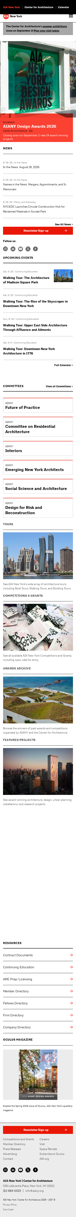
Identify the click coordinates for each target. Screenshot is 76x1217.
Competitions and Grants (18, 1139)
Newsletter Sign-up (36, 231)
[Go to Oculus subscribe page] (38, 1075)
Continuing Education (26, 271)
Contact (8, 1159)
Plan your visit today (46, 31)
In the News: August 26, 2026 (21, 167)
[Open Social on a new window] (5, 248)
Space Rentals (48, 1149)
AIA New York (11, 7)
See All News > (64, 224)
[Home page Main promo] (38, 79)
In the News (20, 162)
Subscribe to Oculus (52, 1154)
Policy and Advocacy (25, 202)
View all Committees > (59, 386)
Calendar (63, 7)
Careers (44, 1139)
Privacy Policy (10, 1204)
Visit (42, 1144)
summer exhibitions (55, 26)
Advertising (10, 1154)
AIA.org (44, 1159)
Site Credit (8, 1209)
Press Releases (12, 1149)
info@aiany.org (34, 1191)
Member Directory (14, 1144)
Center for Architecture (39, 7)
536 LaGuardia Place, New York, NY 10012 (28, 1186)
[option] (38, 79)
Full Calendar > (63, 365)
